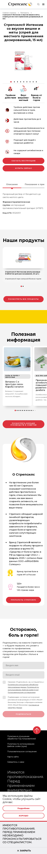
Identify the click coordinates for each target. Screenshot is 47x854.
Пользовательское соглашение (22, 751)
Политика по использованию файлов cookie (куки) (20, 745)
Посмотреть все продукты (23, 299)
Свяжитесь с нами (15, 762)
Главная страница (9, 13)
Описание (12, 184)
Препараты (24, 13)
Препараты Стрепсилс (23, 600)
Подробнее (23, 808)
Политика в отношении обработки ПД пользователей (21, 737)
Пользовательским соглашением (22, 692)
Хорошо (23, 816)
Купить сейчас (23, 168)
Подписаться (23, 714)
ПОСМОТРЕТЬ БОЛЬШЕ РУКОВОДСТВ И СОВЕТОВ (24, 424)
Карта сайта (13, 757)
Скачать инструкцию (23, 161)
